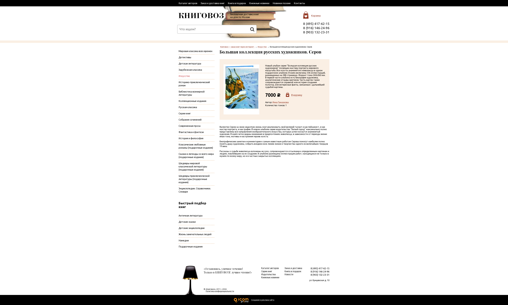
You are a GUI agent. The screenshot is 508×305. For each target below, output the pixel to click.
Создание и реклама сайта (262, 300)
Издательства (268, 274)
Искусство (262, 47)
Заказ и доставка (293, 268)
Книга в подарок (237, 3)
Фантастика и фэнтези (191, 132)
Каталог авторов (188, 3)
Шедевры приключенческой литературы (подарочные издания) (194, 179)
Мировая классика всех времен (195, 51)
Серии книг (185, 113)
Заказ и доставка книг (212, 3)
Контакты (299, 3)
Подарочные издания (191, 246)
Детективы (185, 57)
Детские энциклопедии (192, 228)
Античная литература (190, 215)
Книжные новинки (259, 3)
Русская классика (188, 107)
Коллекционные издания (192, 101)
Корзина (316, 15)
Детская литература (190, 63)
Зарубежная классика (190, 69)
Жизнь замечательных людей (195, 234)
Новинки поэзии (282, 3)
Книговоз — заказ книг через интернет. (237, 47)
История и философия (191, 138)
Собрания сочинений (190, 119)
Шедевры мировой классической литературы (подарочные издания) (193, 166)
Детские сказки (187, 221)
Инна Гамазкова (281, 102)
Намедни (184, 240)
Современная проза (189, 126)
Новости (289, 274)
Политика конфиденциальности (220, 291)
